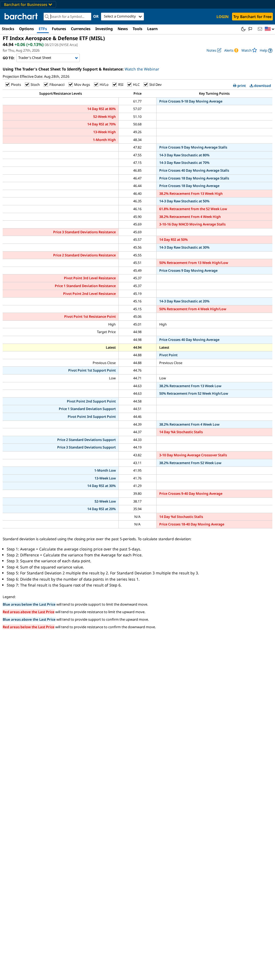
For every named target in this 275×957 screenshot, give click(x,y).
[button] (269, 29)
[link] (266, 50)
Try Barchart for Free (252, 16)
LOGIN (222, 16)
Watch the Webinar (142, 69)
